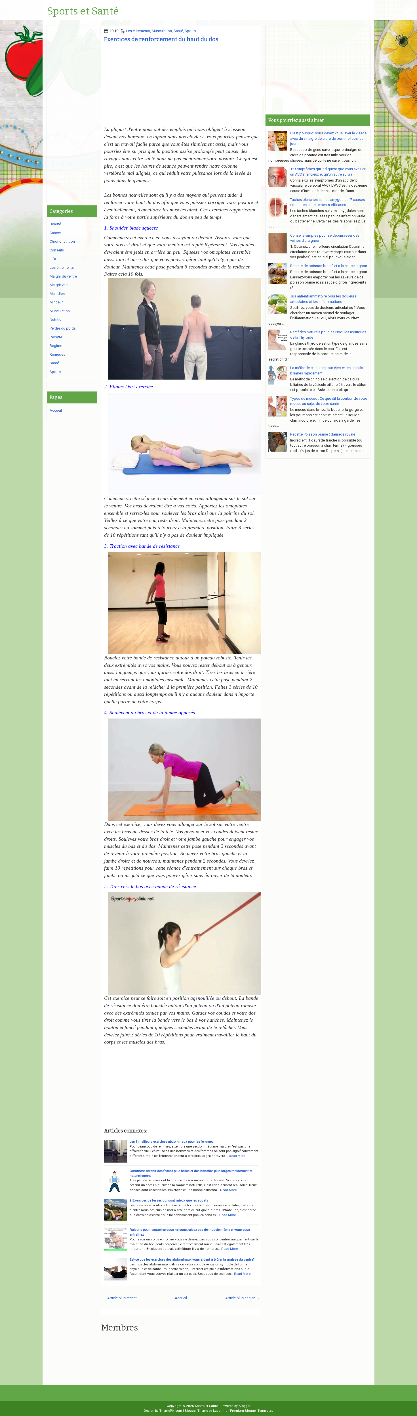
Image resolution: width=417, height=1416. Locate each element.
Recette (56, 337)
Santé (178, 31)
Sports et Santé (83, 11)
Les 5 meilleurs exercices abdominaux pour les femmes (171, 1142)
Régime (56, 345)
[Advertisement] (181, 86)
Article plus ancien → (242, 1298)
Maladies (57, 293)
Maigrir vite (59, 285)
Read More (237, 1156)
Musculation (162, 31)
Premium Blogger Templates (251, 1411)
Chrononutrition (62, 241)
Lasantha (220, 1411)
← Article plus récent (120, 1298)
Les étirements (138, 31)
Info (53, 259)
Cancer (55, 233)
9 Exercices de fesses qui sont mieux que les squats (169, 1200)
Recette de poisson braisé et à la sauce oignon (328, 266)
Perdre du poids (63, 328)
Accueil (181, 1298)
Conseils (57, 250)
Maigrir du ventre (63, 276)
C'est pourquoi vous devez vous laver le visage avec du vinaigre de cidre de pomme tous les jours (328, 138)
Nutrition (57, 319)
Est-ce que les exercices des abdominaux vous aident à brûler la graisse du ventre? (192, 1259)
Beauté (55, 224)
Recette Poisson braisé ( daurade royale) (323, 434)
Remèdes (57, 354)
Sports (190, 31)
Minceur (56, 302)
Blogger (244, 1406)
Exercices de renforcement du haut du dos (161, 39)
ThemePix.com (170, 1411)
